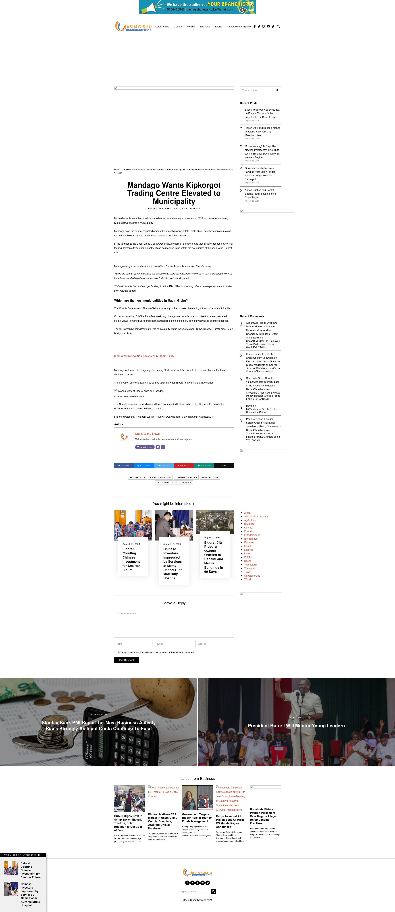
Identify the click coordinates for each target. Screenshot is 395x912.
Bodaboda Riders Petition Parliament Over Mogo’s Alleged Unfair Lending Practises (264, 816)
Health (248, 546)
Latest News (162, 26)
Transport (249, 568)
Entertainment (252, 535)
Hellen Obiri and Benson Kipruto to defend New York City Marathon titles (262, 131)
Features (249, 542)
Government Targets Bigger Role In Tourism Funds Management (197, 817)
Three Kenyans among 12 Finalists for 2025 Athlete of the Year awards (263, 437)
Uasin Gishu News (160, 208)
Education (249, 531)
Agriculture (250, 520)
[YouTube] (268, 26)
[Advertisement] (197, 57)
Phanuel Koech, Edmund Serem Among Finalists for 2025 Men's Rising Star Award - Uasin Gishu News (263, 424)
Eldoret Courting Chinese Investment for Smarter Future (131, 559)
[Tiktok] (273, 26)
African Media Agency (239, 26)
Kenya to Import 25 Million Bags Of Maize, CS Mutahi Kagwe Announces (230, 821)
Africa (247, 512)
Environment (251, 538)
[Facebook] (254, 26)
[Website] (163, 447)
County (178, 26)
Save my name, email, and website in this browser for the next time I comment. (156, 652)
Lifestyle (248, 549)
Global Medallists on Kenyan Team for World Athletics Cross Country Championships (263, 368)
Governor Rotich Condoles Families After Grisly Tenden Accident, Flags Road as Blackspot (260, 173)
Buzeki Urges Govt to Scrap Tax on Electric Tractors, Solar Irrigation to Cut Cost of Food (262, 113)
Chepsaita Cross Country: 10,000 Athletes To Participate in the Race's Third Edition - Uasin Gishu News (262, 383)
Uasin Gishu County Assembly (174, 482)
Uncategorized (252, 575)
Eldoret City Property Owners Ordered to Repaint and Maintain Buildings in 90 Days (213, 557)
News (247, 553)
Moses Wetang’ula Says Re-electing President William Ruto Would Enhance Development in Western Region (262, 151)
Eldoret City (137, 477)
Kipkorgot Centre (186, 477)
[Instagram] (264, 26)
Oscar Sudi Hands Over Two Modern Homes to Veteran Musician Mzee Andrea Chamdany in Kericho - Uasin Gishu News (262, 330)
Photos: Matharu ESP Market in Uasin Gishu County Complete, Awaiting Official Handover (162, 821)
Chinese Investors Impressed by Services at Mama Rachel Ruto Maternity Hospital (173, 563)
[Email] (158, 447)
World (247, 579)
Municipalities (210, 477)
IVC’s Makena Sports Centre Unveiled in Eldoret (261, 411)
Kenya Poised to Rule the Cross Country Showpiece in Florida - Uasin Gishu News (261, 357)
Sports (218, 26)
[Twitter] (259, 26)
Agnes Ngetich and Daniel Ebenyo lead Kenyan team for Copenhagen (261, 193)
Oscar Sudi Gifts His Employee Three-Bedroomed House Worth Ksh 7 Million (263, 344)
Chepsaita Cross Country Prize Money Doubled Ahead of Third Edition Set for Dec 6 (263, 396)
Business (205, 26)
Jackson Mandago (160, 477)
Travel (247, 572)
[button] (277, 90)
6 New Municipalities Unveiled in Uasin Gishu (144, 356)
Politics (191, 26)
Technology (250, 564)
